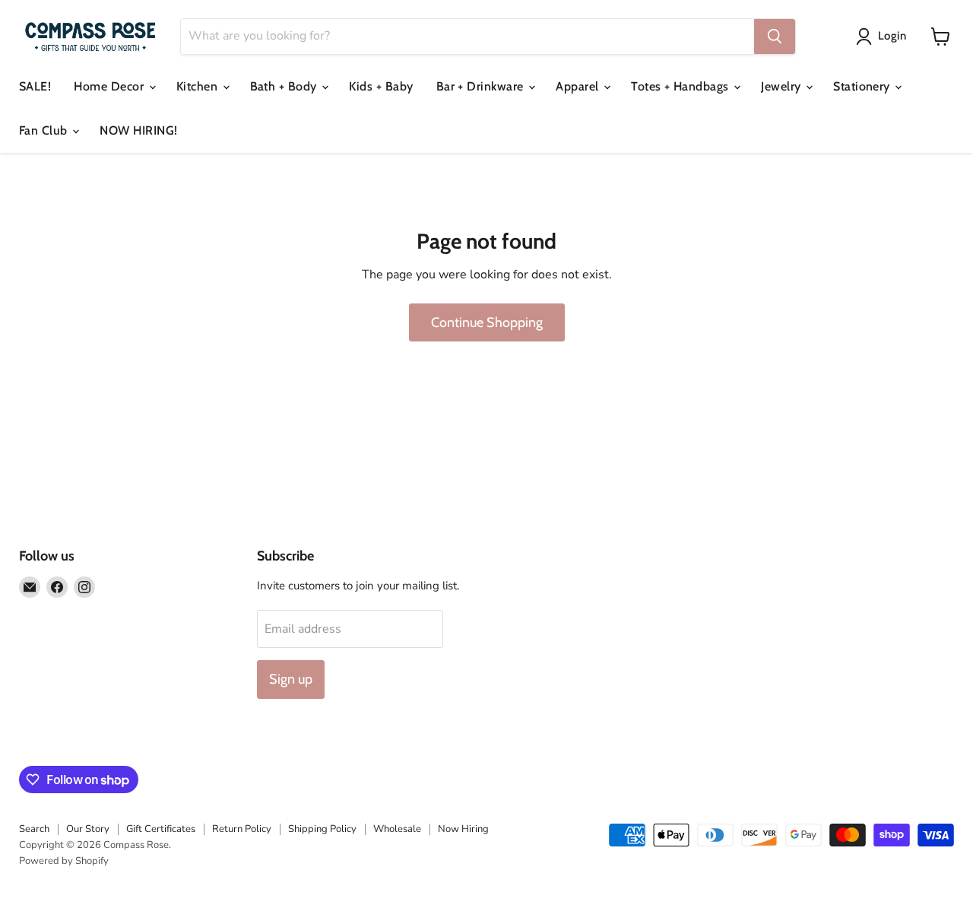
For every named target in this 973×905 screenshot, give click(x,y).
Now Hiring (463, 829)
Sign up (290, 679)
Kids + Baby (381, 86)
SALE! (35, 86)
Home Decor (110, 86)
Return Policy (241, 829)
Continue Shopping (487, 322)
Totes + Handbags (681, 86)
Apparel (579, 86)
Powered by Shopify (64, 861)
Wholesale (397, 829)
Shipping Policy (322, 829)
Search (34, 829)
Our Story (87, 829)
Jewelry (782, 86)
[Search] (774, 36)
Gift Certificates (160, 829)
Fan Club (45, 130)
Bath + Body (285, 86)
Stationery (863, 86)
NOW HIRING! (138, 130)
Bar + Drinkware (482, 86)
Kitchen (198, 86)
